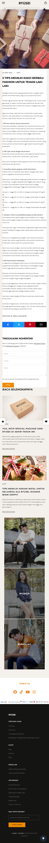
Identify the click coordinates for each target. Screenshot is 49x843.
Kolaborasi (13, 801)
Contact (12, 726)
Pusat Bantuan (14, 785)
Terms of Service (15, 804)
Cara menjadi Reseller (17, 773)
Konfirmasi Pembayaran (18, 789)
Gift (18, 73)
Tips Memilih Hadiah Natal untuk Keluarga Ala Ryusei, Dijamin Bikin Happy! (23, 491)
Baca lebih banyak (8, 448)
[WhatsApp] (44, 9)
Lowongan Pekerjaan (16, 734)
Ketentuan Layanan (12, 346)
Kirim (8, 385)
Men (10, 749)
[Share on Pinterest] (30, 324)
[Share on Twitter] (18, 324)
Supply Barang (14, 797)
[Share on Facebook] (7, 324)
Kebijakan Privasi (39, 343)
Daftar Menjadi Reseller (17, 769)
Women (11, 753)
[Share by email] (41, 324)
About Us (12, 730)
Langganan (17, 824)
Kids (10, 757)
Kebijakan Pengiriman (17, 793)
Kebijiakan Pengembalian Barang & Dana (24, 738)
